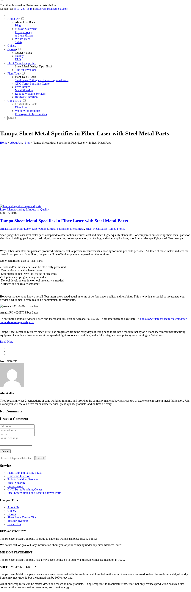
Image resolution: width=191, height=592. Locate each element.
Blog (27, 142)
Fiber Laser (23, 228)
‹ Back (31, 22)
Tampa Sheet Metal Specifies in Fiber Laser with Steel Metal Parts (64, 220)
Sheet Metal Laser (96, 228)
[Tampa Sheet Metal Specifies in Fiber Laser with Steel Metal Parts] (20, 206)
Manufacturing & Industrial (23, 209)
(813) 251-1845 (23, 8)
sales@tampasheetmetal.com (51, 8)
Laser (3, 209)
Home (3, 142)
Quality (44, 209)
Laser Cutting (40, 228)
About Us (16, 142)
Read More (6, 341)
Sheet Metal (77, 228)
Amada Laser (8, 228)
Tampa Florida (116, 228)
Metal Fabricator (59, 228)
